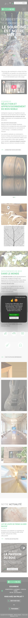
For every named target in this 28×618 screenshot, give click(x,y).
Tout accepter (13, 314)
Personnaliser (14, 318)
